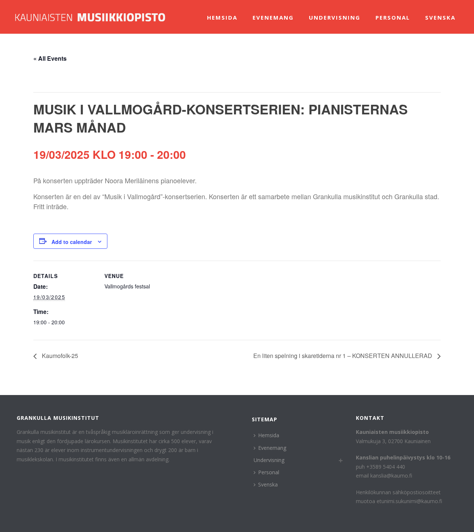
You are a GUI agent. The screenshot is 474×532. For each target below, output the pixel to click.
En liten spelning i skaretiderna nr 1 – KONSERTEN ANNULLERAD (343, 355)
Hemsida (222, 17)
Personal (392, 17)
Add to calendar (71, 241)
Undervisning (334, 17)
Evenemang (273, 17)
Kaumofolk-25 (59, 355)
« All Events (50, 58)
